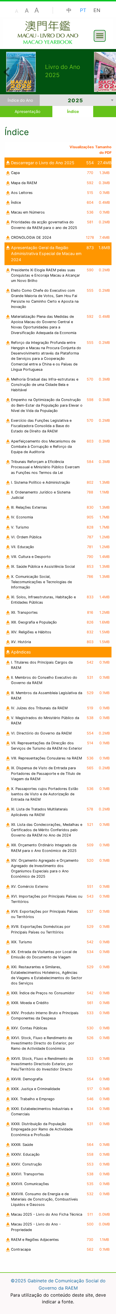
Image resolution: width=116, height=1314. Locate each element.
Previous (6, 72)
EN (96, 10)
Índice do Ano (20, 100)
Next (108, 72)
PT (83, 10)
